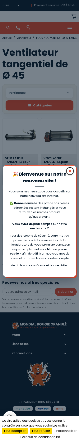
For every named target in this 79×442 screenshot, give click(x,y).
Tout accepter (15, 431)
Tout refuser (41, 431)
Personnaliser (66, 431)
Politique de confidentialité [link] (40, 437)
